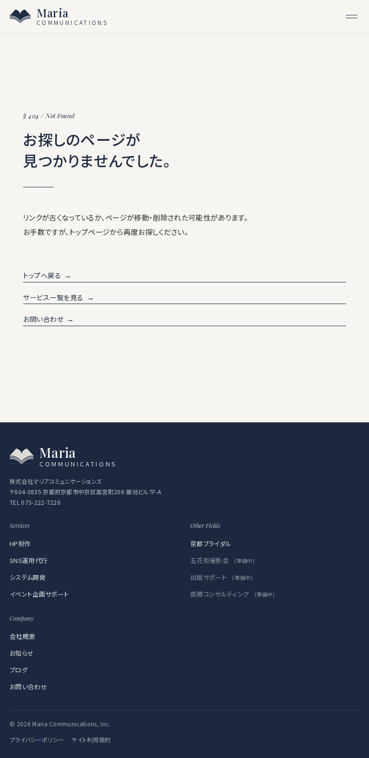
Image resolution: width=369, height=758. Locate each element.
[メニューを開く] (351, 16)
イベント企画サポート (39, 594)
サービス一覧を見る (59, 297)
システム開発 (28, 577)
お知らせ (22, 653)
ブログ (18, 669)
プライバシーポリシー (37, 739)
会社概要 (22, 636)
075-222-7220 (41, 502)
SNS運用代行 (29, 560)
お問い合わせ (48, 319)
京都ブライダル (210, 543)
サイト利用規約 (91, 739)
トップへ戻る (47, 275)
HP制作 (20, 543)
